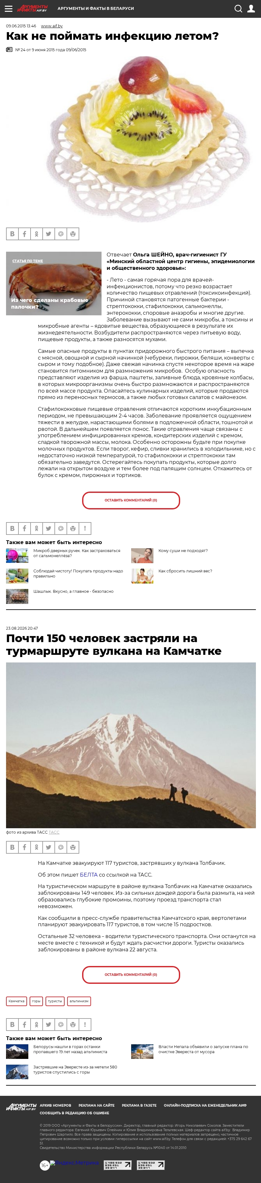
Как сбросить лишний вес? (185, 571)
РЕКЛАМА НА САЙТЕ (97, 1105)
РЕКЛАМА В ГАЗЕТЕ (139, 1105)
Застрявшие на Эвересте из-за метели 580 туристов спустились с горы (75, 1069)
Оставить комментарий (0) (131, 500)
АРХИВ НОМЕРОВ (55, 1105)
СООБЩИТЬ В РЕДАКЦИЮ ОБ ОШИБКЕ (74, 1113)
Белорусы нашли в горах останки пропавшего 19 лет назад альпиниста (70, 1049)
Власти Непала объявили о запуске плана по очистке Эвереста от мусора (203, 1049)
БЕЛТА (89, 875)
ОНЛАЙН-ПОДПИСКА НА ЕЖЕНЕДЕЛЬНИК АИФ (205, 1105)
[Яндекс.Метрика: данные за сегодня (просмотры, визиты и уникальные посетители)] (74, 1163)
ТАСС (54, 832)
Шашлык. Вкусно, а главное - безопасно (73, 591)
